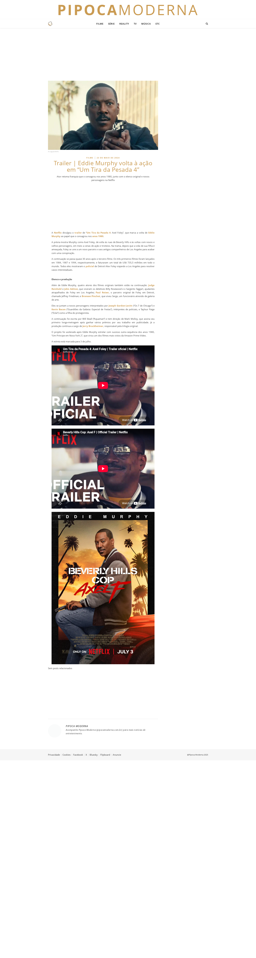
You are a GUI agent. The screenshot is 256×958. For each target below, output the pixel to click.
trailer (78, 232)
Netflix (58, 232)
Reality (124, 23)
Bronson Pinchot (91, 296)
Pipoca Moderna (77, 726)
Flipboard (105, 754)
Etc (158, 23)
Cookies (67, 754)
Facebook (78, 754)
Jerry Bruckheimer (93, 326)
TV (135, 23)
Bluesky (94, 754)
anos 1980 (97, 236)
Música (146, 23)
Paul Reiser (102, 292)
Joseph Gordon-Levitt (120, 305)
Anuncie (117, 754)
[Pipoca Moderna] (50, 23)
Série (111, 23)
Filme (99, 23)
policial (90, 266)
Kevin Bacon (59, 309)
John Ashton (71, 288)
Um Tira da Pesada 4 (99, 232)
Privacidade (54, 754)
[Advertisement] (128, 54)
